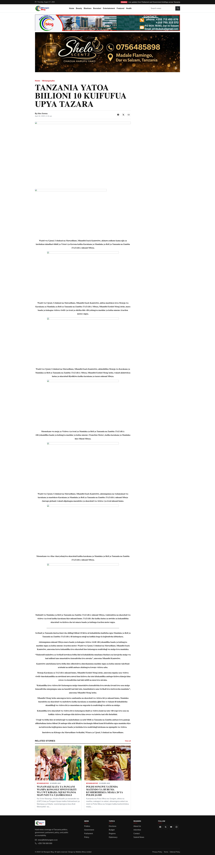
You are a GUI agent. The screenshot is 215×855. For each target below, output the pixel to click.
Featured (120, 8)
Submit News (138, 837)
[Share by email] (129, 115)
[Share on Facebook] (118, 115)
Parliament (88, 833)
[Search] (177, 8)
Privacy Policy (157, 852)
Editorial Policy (175, 852)
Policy (86, 837)
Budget (112, 830)
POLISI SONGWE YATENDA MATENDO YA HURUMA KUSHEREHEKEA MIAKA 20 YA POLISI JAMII (104, 791)
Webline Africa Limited (83, 852)
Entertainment (109, 8)
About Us (137, 826)
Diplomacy (113, 837)
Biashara (87, 8)
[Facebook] (160, 827)
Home (71, 8)
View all (128, 741)
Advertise (137, 830)
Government (89, 830)
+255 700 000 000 (45, 843)
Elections (112, 826)
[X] (165, 827)
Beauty (79, 8)
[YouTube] (171, 827)
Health (129, 8)
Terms (166, 852)
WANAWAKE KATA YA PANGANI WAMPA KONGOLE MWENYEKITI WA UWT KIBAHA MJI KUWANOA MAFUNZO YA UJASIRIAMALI (56, 791)
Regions (112, 833)
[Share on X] (123, 115)
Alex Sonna (42, 113)
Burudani (97, 8)
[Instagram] (176, 827)
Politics (87, 826)
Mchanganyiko (48, 81)
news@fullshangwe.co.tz (48, 840)
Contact (136, 833)
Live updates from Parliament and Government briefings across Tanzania (154, 2)
